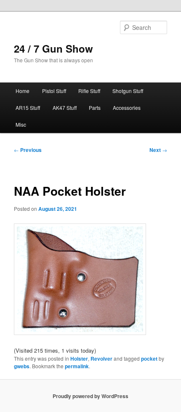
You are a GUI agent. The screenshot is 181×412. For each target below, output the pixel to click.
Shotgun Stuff (127, 90)
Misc (21, 124)
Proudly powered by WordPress (90, 396)
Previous (28, 150)
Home (22, 90)
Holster (79, 358)
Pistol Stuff (54, 90)
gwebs (21, 366)
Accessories (127, 107)
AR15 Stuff (28, 107)
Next (158, 150)
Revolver (101, 358)
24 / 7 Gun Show (53, 48)
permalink (77, 366)
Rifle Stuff (89, 90)
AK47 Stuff (65, 107)
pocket (149, 358)
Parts (95, 107)
